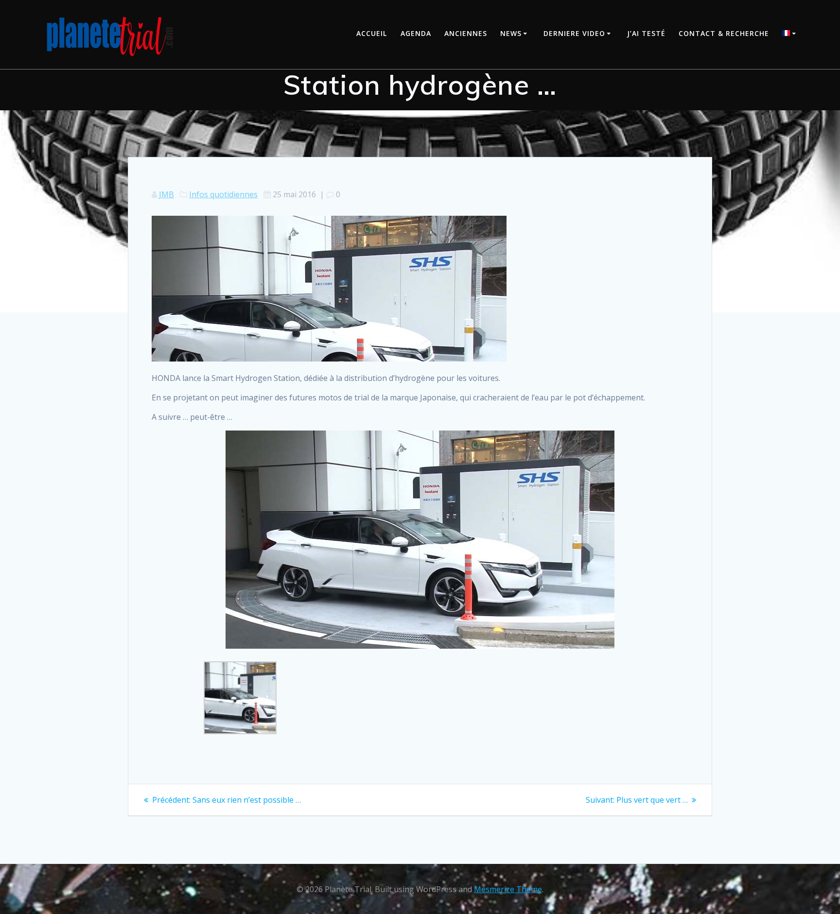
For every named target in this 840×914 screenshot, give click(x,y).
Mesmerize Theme (508, 889)
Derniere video (574, 33)
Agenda (416, 33)
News (511, 33)
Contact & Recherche (724, 33)
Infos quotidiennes (223, 194)
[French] (790, 34)
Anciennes (465, 33)
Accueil (371, 33)
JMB (166, 194)
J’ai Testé (646, 33)
